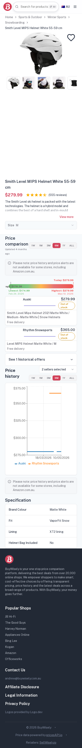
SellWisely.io (48, 742)
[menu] (75, 7)
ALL (71, 245)
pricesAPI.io (54, 735)
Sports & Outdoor (30, 17)
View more (67, 217)
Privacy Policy (17, 703)
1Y (64, 245)
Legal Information (21, 695)
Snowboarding (15, 22)
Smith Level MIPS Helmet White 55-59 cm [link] (33, 28)
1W (33, 245)
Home (9, 17)
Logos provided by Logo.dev (23, 712)
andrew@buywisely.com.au (23, 678)
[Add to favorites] (71, 37)
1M (40, 245)
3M (48, 245)
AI (54, 6)
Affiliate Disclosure (22, 687)
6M (56, 245)
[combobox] (36, 7)
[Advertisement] (41, 136)
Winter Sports (57, 17)
